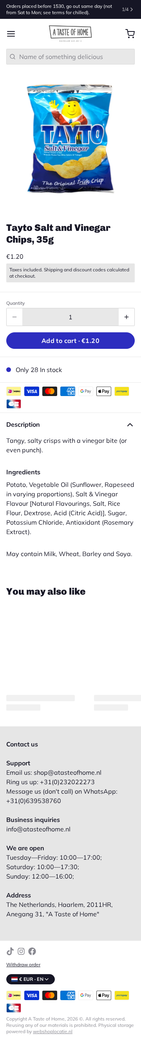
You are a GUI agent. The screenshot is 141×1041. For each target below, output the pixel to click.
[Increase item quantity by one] (126, 317)
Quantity (15, 303)
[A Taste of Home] (70, 34)
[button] (70, 340)
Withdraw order (23, 964)
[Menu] (14, 34)
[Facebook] (32, 951)
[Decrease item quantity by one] (14, 317)
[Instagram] (21, 951)
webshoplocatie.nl (52, 1031)
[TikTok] (10, 951)
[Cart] (127, 34)
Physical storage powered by (70, 1028)
